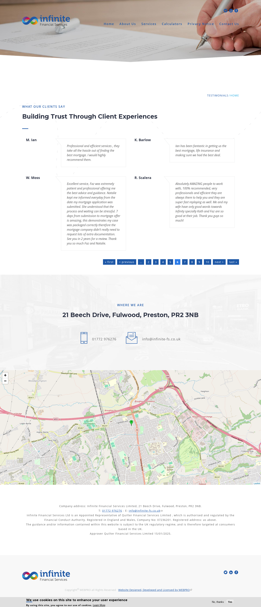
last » (233, 262)
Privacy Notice (201, 24)
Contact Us (229, 24)
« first (109, 262)
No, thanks (218, 602)
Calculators (172, 24)
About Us (127, 24)
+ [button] (5, 375)
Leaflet (257, 483)
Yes (230, 602)
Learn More (99, 605)
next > (219, 262)
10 (207, 262)
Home (109, 24)
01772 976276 (104, 339)
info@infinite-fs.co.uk (161, 339)
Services (148, 24)
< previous (126, 262)
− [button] (5, 381)
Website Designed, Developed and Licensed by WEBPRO (154, 590)
